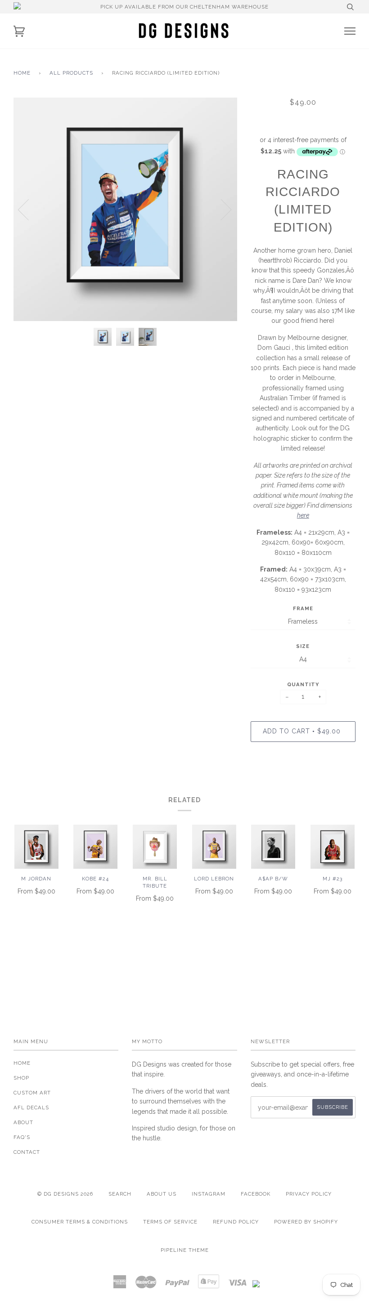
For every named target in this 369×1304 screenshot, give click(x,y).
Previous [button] (29, 209)
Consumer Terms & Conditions (80, 1222)
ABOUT (23, 1122)
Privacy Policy (309, 1194)
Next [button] (220, 209)
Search (119, 1194)
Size (303, 646)
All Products (71, 73)
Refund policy (236, 1222)
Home (22, 73)
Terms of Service (170, 1222)
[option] (125, 209)
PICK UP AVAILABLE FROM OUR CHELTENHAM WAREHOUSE (184, 7)
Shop (21, 1078)
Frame (303, 608)
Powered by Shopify (306, 1222)
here (303, 515)
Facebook (255, 1194)
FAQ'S (22, 1137)
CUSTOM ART (32, 1093)
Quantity (303, 684)
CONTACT (27, 1152)
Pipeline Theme (185, 1250)
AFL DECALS (31, 1107)
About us (161, 1194)
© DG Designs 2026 (65, 1194)
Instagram (208, 1194)
